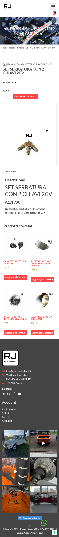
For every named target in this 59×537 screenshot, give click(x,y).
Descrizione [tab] (11, 171)
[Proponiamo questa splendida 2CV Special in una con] (15, 443)
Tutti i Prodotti (8, 47)
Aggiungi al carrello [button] (15, 277)
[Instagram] (3, 393)
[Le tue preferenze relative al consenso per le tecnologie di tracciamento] (54, 532)
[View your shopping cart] (54, 12)
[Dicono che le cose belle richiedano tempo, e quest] (43, 443)
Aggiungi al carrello (25, 96)
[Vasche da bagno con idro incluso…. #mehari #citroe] (15, 499)
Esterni (20, 47)
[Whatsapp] (8, 393)
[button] (53, 6)
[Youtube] (19, 393)
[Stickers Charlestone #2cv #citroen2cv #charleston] (43, 499)
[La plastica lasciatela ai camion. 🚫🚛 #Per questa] (15, 471)
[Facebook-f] (13, 393)
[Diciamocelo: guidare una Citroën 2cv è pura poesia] (43, 471)
